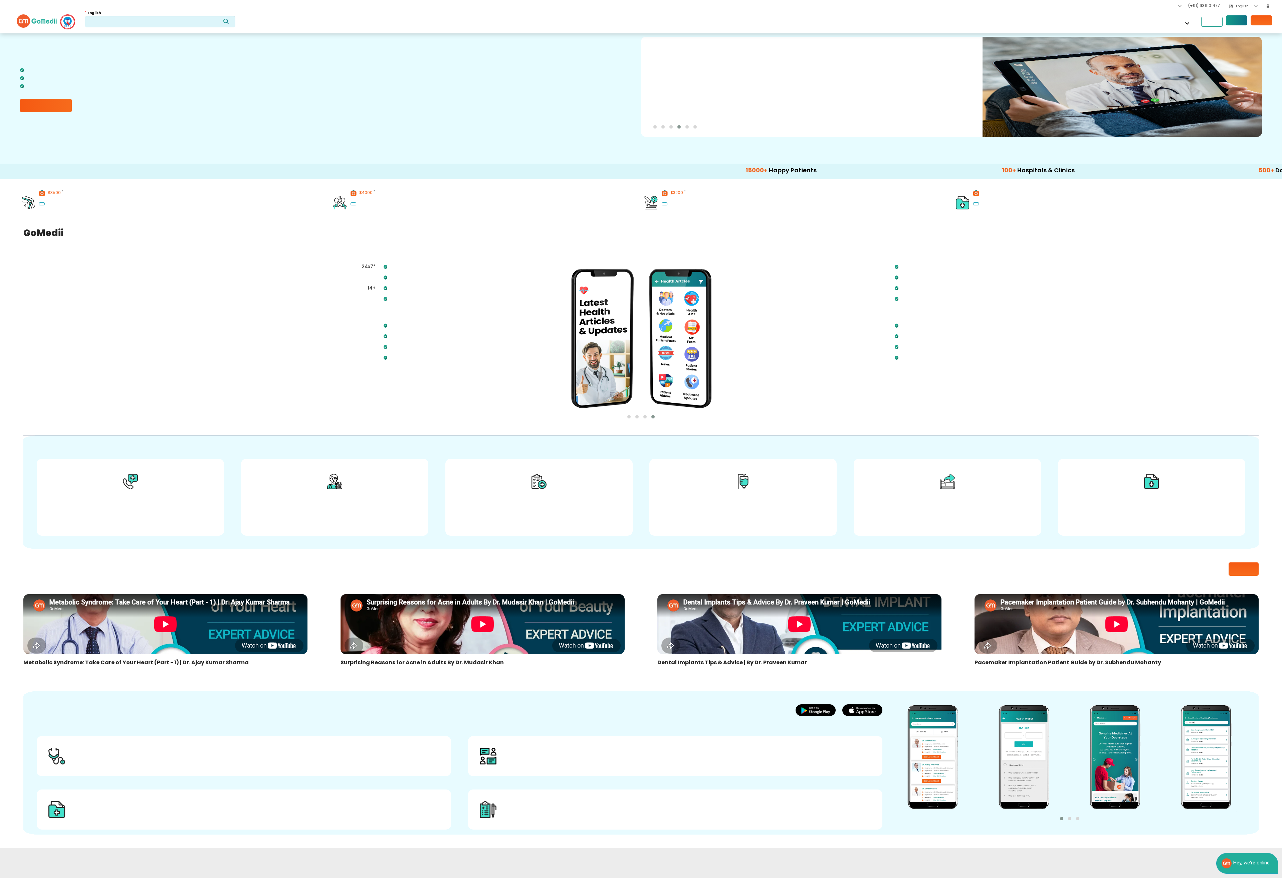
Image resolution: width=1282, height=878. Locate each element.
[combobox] (1247, 6)
